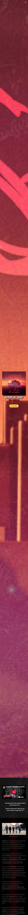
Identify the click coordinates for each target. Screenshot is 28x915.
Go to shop (15, 406)
